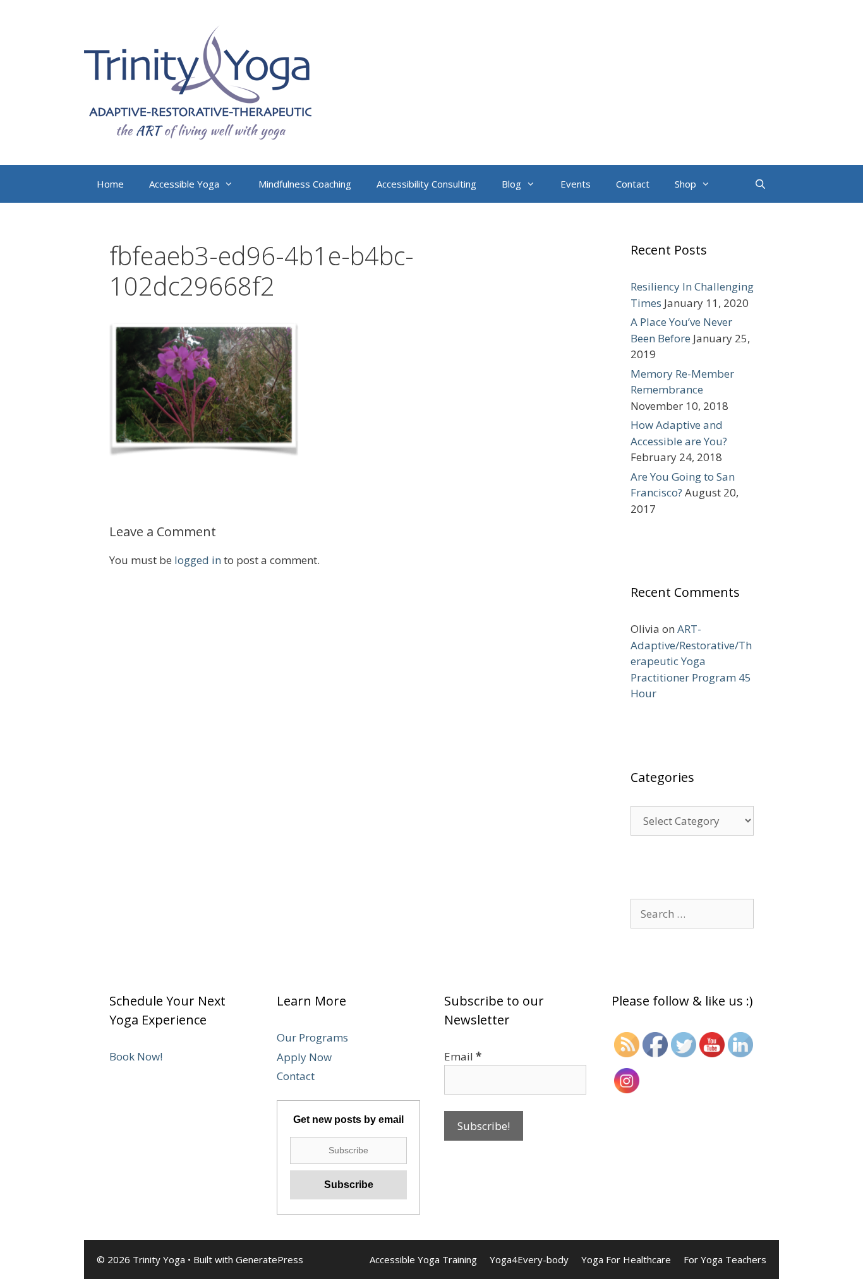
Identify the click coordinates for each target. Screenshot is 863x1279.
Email (462, 1056)
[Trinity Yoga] (197, 81)
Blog (511, 183)
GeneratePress (269, 1259)
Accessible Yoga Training (423, 1259)
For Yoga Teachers (725, 1259)
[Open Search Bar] (760, 184)
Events (575, 183)
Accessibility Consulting (426, 183)
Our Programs (312, 1037)
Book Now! (135, 1056)
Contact (632, 183)
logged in (197, 560)
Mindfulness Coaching (304, 183)
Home (110, 183)
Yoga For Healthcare (626, 1259)
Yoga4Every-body (529, 1259)
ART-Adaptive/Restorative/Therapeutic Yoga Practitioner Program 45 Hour (691, 660)
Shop (685, 183)
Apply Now (304, 1057)
